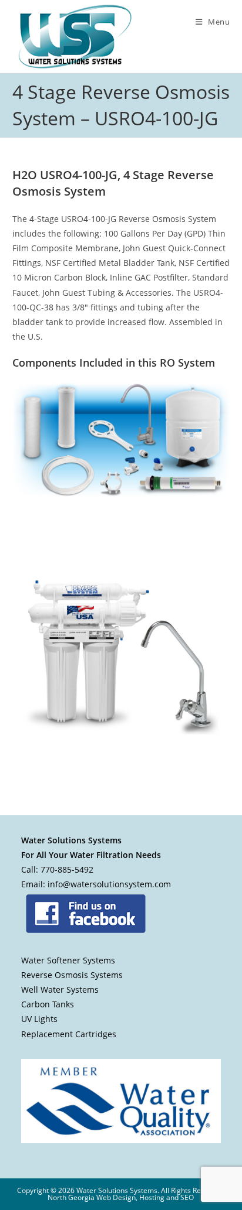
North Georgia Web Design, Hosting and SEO (121, 1197)
